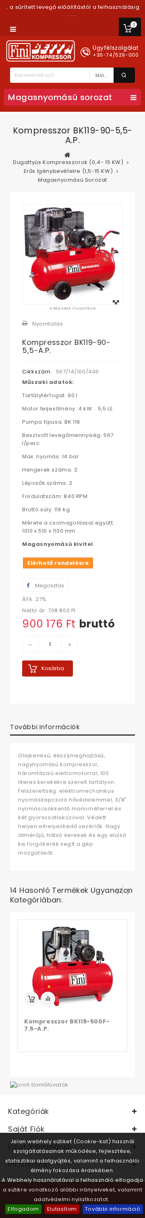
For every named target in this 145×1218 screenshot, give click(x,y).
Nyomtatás (47, 324)
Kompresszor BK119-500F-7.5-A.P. (67, 1025)
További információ (113, 1209)
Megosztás (49, 585)
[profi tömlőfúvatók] (39, 1084)
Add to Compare (48, 999)
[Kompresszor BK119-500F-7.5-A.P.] (72, 966)
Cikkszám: (37, 371)
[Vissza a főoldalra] (67, 154)
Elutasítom (62, 1209)
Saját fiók (26, 1129)
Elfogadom (23, 1209)
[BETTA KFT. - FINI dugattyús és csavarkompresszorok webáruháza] (40, 51)
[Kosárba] (31, 999)
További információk (45, 727)
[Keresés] (124, 75)
